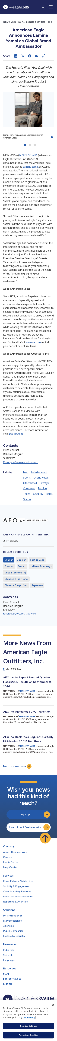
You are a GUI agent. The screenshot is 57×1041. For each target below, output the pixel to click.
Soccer (27, 499)
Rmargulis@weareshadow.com (20, 462)
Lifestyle (45, 483)
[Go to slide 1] (25, 145)
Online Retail (41, 477)
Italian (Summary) (41, 566)
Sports (27, 477)
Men (25, 472)
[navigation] (51, 7)
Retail (49, 493)
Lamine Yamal (30, 166)
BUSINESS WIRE (28, 155)
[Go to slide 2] (30, 145)
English (8, 560)
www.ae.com (33, 342)
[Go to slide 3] (35, 145)
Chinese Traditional (16, 579)
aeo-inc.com (16, 433)
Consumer (29, 488)
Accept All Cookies (28, 1035)
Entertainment (39, 472)
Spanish (21, 560)
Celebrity (38, 493)
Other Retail (30, 483)
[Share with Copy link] (43, 56)
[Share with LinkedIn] (15, 56)
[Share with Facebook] (29, 56)
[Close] (53, 1005)
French (22, 566)
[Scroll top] (45, 838)
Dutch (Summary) (15, 572)
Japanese (37, 585)
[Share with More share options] (50, 56)
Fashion (42, 488)
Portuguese (37, 560)
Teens (26, 493)
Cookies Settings (28, 1026)
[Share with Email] (36, 56)
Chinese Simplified (16, 585)
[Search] (43, 7)
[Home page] (16, 7)
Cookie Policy (28, 1017)
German (9, 566)
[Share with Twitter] (22, 56)
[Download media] (52, 136)
